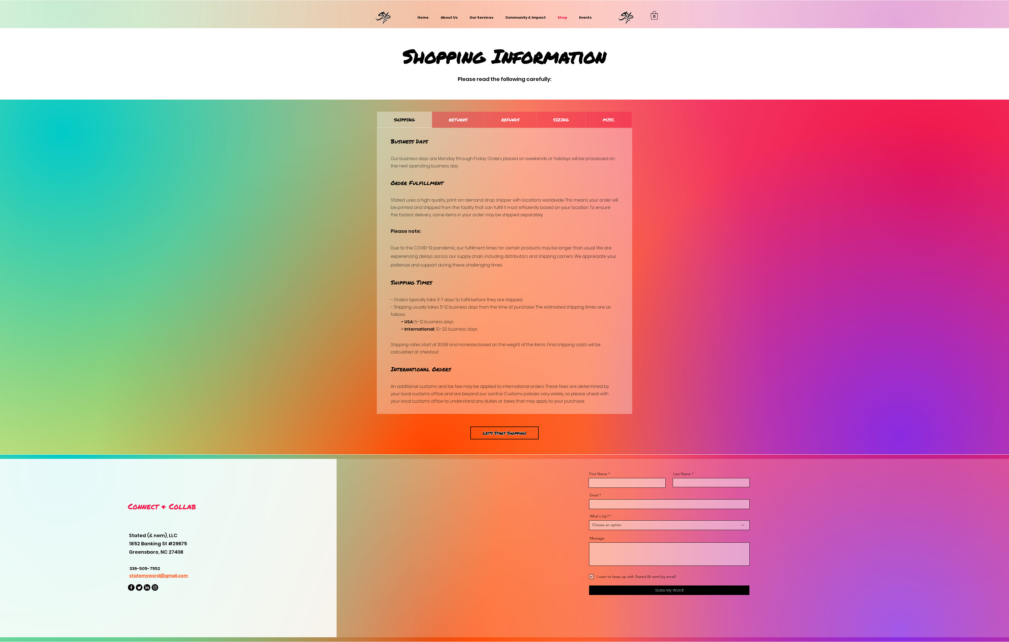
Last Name (682, 474)
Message (597, 538)
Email (594, 495)
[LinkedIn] (147, 587)
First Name (598, 474)
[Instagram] (155, 587)
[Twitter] (139, 587)
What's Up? (599, 516)
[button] (654, 15)
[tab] (404, 120)
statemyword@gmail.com (158, 576)
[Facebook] (131, 587)
